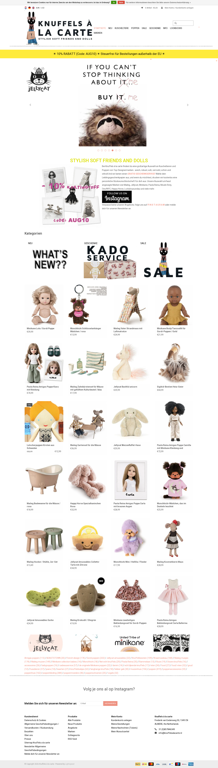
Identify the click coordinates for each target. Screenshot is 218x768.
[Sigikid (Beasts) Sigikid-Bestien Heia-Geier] (174, 363)
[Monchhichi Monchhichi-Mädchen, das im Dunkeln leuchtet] (174, 479)
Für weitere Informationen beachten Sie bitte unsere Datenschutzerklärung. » (158, 2)
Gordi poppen (96, 658)
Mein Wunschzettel (120, 731)
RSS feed (72, 739)
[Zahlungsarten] (137, 764)
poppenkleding (52, 673)
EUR (38, 8)
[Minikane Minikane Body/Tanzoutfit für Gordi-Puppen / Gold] (174, 304)
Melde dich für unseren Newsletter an (41, 754)
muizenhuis (139, 669)
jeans (50, 669)
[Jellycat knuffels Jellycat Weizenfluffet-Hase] (130, 421)
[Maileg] (88, 643)
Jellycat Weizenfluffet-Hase (127, 445)
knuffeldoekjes (79, 669)
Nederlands (25, 8)
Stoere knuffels (176, 661)
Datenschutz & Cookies (35, 720)
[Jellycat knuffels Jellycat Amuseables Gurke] (43, 596)
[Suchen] (174, 23)
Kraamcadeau (163, 658)
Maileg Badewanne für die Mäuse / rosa (43, 505)
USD (42, 8)
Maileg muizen (41, 661)
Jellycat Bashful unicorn (125, 387)
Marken (98, 33)
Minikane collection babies (66, 661)
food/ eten (179, 665)
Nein (121, 2)
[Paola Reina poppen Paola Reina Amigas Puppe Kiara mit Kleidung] (43, 363)
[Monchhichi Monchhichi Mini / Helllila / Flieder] (130, 538)
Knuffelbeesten (142, 658)
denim (118, 665)
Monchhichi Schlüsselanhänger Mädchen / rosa (85, 330)
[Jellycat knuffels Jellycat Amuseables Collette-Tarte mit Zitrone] (87, 538)
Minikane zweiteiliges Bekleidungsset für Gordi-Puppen (130, 621)
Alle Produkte (74, 720)
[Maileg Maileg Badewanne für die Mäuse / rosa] (43, 479)
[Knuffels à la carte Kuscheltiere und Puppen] (58, 28)
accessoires (32, 665)
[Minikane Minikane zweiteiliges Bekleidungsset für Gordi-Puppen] (130, 596)
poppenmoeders (74, 673)
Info (165, 28)
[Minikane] (130, 643)
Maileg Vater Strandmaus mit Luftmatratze (128, 330)
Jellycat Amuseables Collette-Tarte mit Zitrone (85, 563)
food (165, 665)
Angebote (72, 728)
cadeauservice (68, 665)
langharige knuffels (102, 669)
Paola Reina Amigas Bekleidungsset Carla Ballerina (172, 621)
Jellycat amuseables (118, 658)
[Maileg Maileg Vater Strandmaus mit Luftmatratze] (130, 304)
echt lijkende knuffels (137, 665)
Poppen (135, 28)
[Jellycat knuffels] (46, 643)
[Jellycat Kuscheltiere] (109, 104)
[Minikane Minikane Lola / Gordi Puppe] (43, 304)
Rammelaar (147, 661)
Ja (114, 2)
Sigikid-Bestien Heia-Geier (170, 387)
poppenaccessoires (174, 669)
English (33, 8)
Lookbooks (176, 28)
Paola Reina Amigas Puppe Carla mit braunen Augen (129, 505)
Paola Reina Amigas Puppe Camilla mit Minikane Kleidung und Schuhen (174, 447)
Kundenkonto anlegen (121, 720)
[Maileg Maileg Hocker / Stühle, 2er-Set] (43, 538)
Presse (27, 739)
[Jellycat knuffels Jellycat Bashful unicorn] (130, 363)
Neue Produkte (75, 724)
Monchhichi (90, 661)
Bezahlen (28, 731)
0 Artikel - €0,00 (151, 8)
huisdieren (37, 669)
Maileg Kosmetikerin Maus (170, 562)
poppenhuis (32, 673)
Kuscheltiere (122, 28)
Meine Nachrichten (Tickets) (124, 728)
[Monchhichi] (172, 643)
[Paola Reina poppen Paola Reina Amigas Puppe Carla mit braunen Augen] (130, 479)
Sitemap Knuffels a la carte (37, 742)
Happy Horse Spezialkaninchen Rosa (85, 505)
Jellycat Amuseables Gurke (40, 620)
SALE (144, 28)
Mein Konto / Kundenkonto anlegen (179, 8)
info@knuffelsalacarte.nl (170, 733)
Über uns (28, 735)
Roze (161, 661)
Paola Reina (129, 661)
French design (76, 658)
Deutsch (29, 8)
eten (155, 665)
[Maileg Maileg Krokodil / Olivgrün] (87, 596)
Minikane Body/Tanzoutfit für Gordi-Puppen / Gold (171, 330)
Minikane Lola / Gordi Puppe (40, 328)
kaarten (63, 669)
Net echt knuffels (110, 661)
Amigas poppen (34, 658)
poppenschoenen (95, 673)
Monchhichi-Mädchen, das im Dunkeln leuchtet (171, 505)
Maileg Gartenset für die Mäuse (85, 445)
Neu (110, 28)
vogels (113, 673)
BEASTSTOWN (56, 658)
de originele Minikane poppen (95, 665)
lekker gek (122, 669)
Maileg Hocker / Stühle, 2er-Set (42, 562)
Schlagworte (74, 735)
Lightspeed (69, 764)
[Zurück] (30, 105)
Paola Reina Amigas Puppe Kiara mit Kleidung (43, 388)
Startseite (100, 28)
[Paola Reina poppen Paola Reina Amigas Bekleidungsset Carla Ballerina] (174, 596)
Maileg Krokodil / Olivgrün (83, 620)
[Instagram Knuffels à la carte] (191, 703)
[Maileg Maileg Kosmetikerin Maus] (174, 538)
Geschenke (155, 28)
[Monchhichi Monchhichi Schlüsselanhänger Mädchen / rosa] (87, 304)
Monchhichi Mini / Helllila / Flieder (130, 562)
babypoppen (50, 665)
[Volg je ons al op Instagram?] (109, 197)
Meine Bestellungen (120, 724)
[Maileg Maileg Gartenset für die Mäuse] (87, 421)
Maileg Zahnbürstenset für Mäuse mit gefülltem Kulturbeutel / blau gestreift (86, 388)
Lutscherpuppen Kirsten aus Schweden (40, 446)
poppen (155, 669)
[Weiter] (188, 105)
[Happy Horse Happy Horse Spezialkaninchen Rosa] (87, 479)
